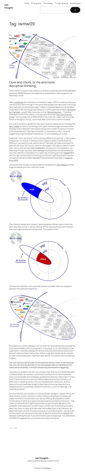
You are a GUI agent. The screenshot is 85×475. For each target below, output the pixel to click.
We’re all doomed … (54, 112)
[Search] (75, 10)
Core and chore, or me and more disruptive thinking (32, 83)
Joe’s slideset (61, 165)
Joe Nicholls (19, 102)
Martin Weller (14, 126)
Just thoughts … (8, 7)
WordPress (47, 468)
